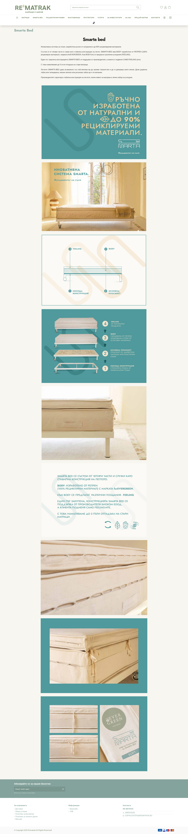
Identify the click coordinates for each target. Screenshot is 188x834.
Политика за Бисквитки (24, 814)
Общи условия (21, 811)
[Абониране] (63, 789)
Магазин (18, 819)
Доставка (19, 809)
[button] (101, 17)
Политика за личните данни (26, 816)
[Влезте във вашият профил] (165, 7)
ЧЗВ (71, 811)
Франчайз (74, 809)
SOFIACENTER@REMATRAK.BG (138, 816)
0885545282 (130, 813)
